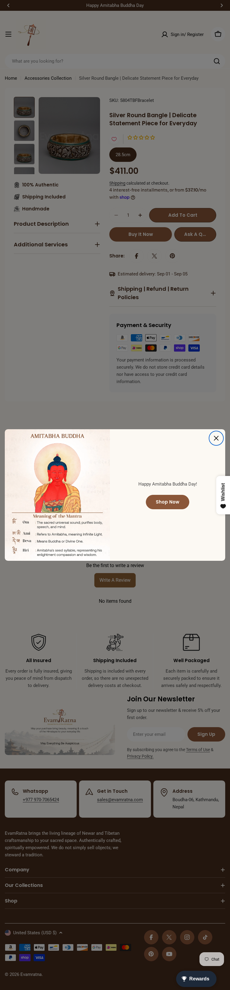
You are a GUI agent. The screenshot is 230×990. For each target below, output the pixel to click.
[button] (109, 933)
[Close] (216, 438)
